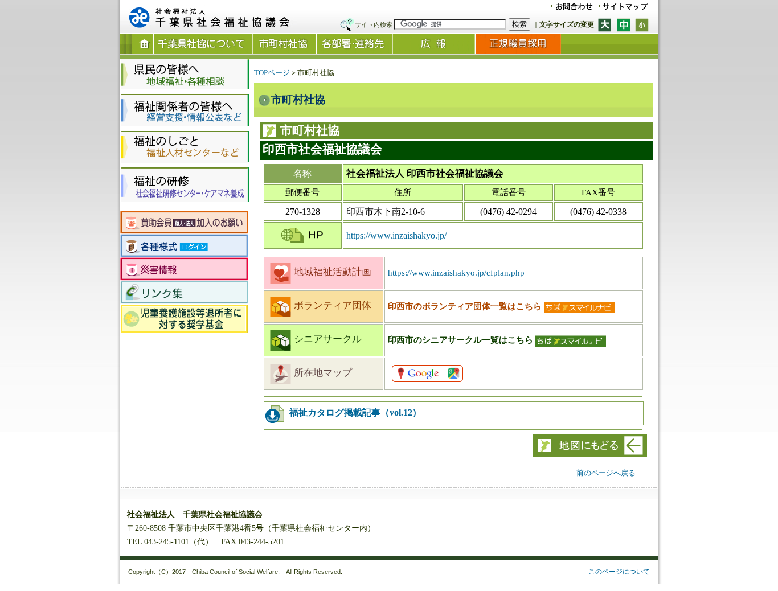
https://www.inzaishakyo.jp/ (396, 235)
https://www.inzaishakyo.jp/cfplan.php (456, 272)
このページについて (619, 572)
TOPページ (272, 72)
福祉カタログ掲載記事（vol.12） (354, 412)
